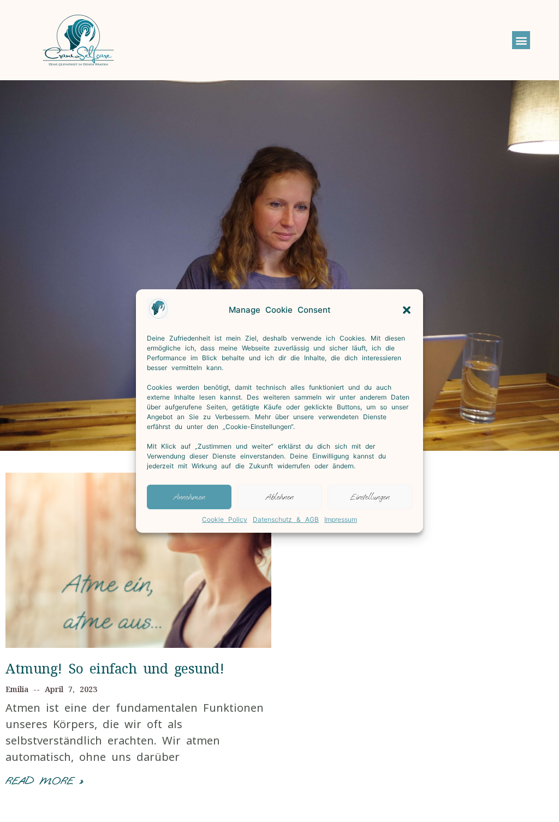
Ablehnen (279, 497)
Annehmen (189, 497)
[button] (406, 310)
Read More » (44, 781)
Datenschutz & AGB (286, 519)
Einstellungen (369, 497)
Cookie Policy (224, 519)
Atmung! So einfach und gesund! (114, 668)
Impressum (340, 519)
